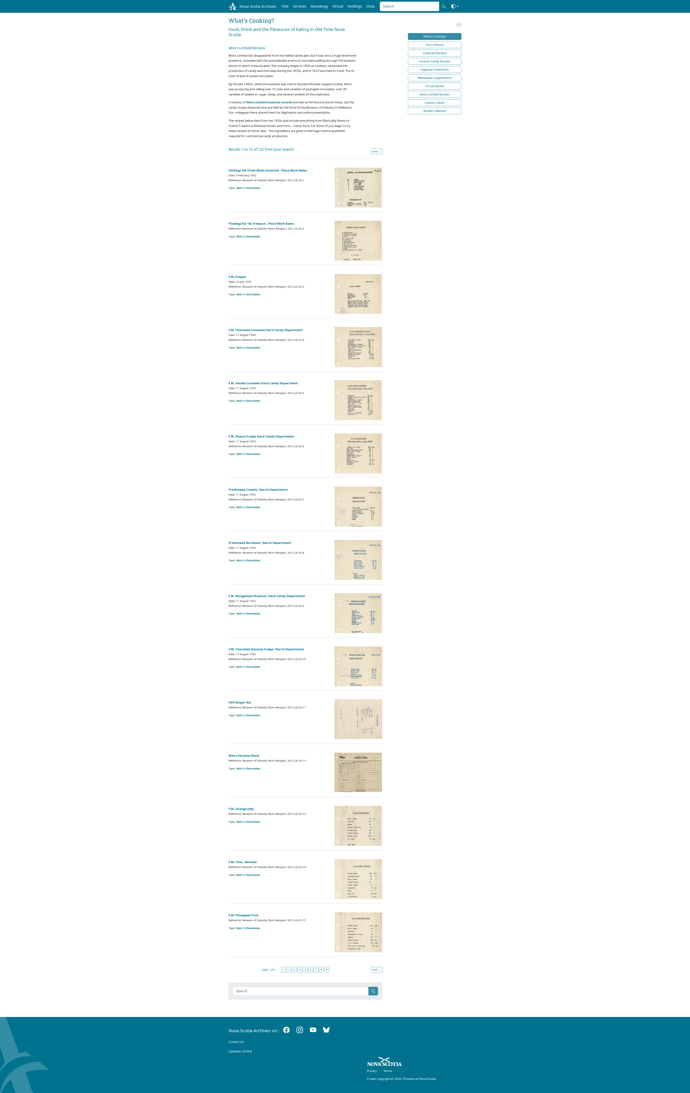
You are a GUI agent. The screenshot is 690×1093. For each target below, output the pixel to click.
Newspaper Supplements (435, 78)
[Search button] (443, 6)
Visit (285, 6)
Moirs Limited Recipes (435, 94)
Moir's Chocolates (248, 188)
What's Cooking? (434, 36)
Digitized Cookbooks (435, 70)
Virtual (337, 6)
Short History (435, 45)
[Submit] (373, 991)
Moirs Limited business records (269, 102)
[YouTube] (313, 1029)
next (375, 151)
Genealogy (319, 6)
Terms (387, 1071)
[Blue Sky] (326, 1029)
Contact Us (236, 1042)
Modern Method (435, 111)
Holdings (355, 6)
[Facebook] (286, 1029)
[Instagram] (300, 1029)
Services (299, 6)
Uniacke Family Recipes (434, 61)
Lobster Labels (435, 103)
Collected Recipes (435, 53)
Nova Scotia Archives (258, 6)
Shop (370, 6)
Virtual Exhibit (434, 86)
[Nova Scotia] (384, 1062)
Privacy (372, 1071)
